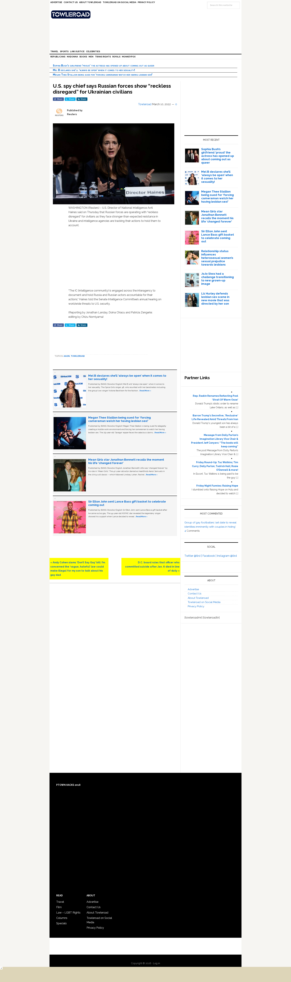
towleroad (78, 356)
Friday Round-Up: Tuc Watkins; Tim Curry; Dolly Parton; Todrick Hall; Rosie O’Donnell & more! (215, 466)
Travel (60, 901)
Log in (156, 963)
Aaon (67, 356)
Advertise (193, 589)
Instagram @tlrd (227, 555)
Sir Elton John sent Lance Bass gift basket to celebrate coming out (217, 236)
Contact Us (194, 593)
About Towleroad (198, 597)
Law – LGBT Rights (68, 912)
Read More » (145, 391)
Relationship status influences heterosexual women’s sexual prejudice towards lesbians (217, 257)
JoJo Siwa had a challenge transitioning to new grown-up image (217, 278)
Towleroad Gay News (146, 14)
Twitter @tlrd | (193, 555)
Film (59, 907)
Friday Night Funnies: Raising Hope (217, 485)
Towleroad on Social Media (204, 602)
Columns (61, 918)
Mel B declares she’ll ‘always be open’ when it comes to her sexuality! (94, 70)
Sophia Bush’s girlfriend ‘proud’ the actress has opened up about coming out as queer (103, 65)
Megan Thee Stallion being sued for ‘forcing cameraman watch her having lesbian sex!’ (103, 74)
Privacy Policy (196, 606)
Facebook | (209, 555)
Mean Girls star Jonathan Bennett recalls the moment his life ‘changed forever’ (217, 216)
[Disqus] (115, 633)
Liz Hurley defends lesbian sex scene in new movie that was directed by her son (215, 298)
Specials (61, 923)
